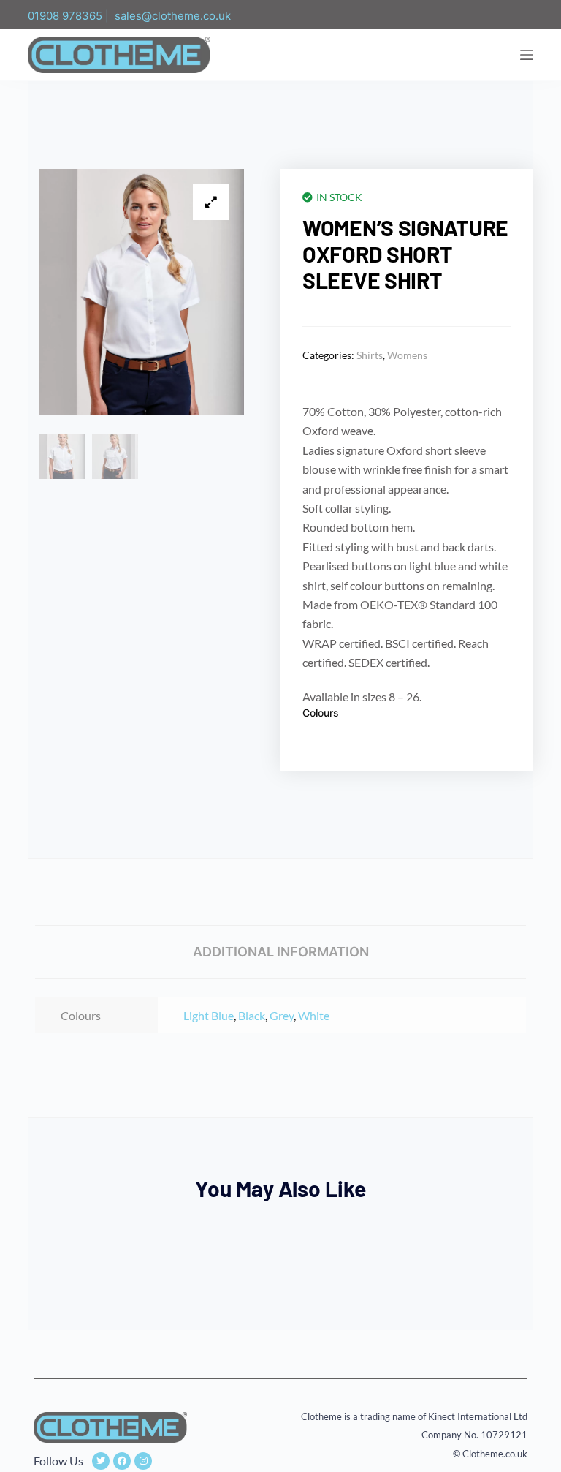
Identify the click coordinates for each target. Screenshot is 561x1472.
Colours (320, 712)
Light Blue (208, 1015)
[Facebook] (122, 1461)
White (313, 1015)
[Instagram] (143, 1461)
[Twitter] (101, 1461)
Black (251, 1015)
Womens (407, 355)
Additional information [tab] (281, 951)
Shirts (369, 355)
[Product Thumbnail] (211, 202)
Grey (282, 1015)
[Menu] (526, 54)
